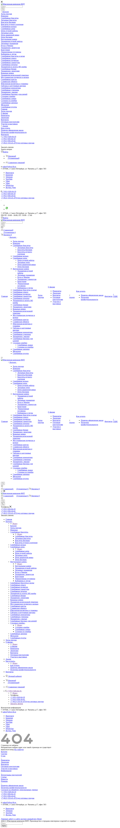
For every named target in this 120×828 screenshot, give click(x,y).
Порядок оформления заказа (12, 785)
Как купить (14, 665)
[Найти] (3, 9)
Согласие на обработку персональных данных (19, 790)
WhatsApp (10, 185)
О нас (3, 756)
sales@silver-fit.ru (9, 167)
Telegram (9, 177)
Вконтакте (10, 173)
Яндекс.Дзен (11, 188)
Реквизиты (5, 760)
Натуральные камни (23, 566)
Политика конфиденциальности (14, 788)
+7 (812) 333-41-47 (17, 143)
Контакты (5, 764)
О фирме (13, 646)
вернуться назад (7, 750)
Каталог (13, 526)
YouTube (9, 179)
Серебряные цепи (22, 551)
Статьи (4, 777)
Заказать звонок (16, 704)
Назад (15, 524)
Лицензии (5, 762)
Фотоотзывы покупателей (11, 775)
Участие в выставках (9, 769)
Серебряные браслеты (24, 536)
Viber (8, 181)
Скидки (4, 754)
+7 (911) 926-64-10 (9, 137)
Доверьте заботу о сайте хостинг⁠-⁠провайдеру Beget (21, 819)
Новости (4, 779)
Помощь (4, 781)
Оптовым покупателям (10, 766)
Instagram (9, 175)
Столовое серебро (22, 627)
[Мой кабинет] (2, 486)
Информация (6, 771)
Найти (4, 826)
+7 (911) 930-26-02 (8, 141)
